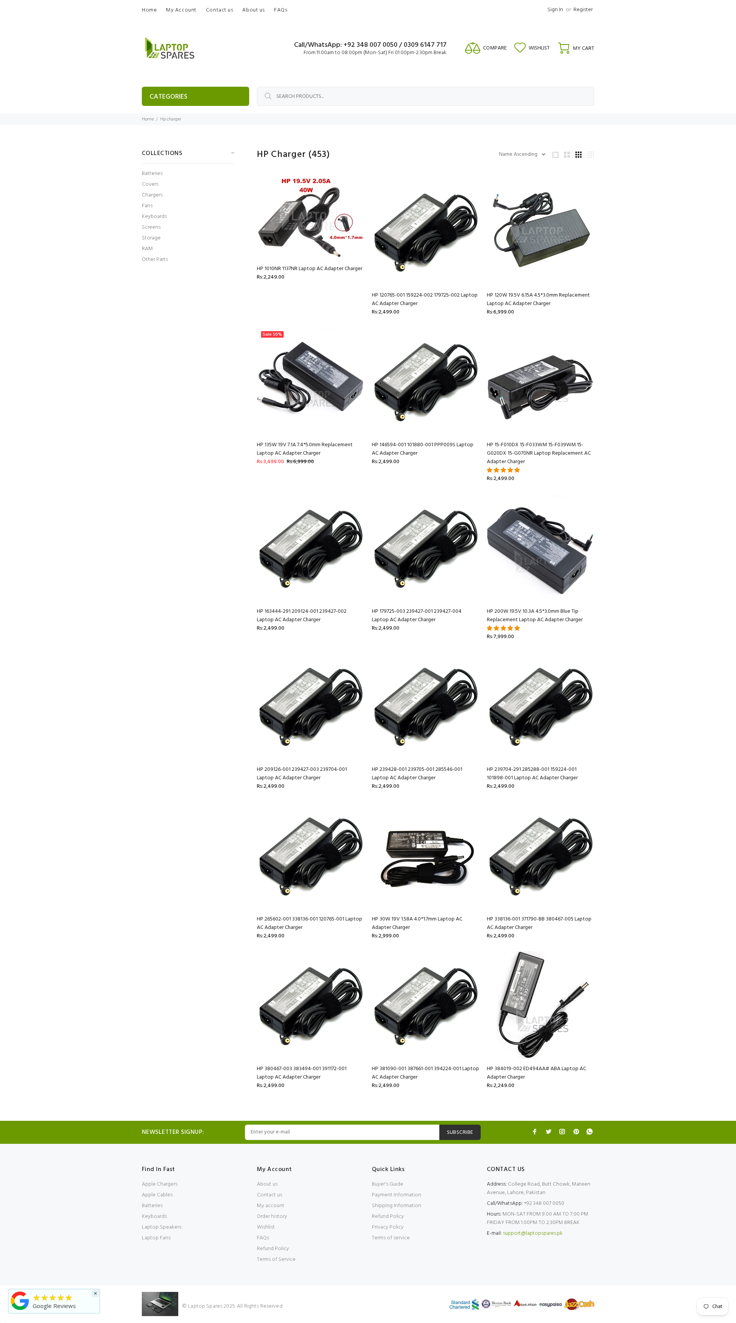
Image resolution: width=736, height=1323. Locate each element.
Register (583, 9)
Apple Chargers (159, 1184)
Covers (150, 184)
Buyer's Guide (387, 1184)
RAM (147, 248)
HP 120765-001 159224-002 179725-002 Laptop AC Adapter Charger (425, 299)
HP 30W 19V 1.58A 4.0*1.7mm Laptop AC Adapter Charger (417, 923)
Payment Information (396, 1195)
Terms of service (391, 1238)
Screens (151, 227)
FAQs (263, 1238)
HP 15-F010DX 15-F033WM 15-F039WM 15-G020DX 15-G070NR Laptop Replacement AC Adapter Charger (539, 453)
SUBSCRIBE (460, 1132)
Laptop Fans (156, 1238)
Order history (272, 1216)
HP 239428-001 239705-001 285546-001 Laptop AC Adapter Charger (417, 773)
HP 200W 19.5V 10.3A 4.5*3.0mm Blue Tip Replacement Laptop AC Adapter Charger (535, 615)
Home (148, 119)
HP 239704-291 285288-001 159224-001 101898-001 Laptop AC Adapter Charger (532, 773)
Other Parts (155, 259)
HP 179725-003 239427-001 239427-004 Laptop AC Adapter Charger (417, 615)
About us (267, 1184)
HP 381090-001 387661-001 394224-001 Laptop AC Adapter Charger (425, 1073)
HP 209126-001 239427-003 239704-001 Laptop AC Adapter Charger (302, 773)
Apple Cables (157, 1195)
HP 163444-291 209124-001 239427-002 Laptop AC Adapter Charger (302, 615)
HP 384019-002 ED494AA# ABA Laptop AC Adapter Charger (536, 1073)
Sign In (555, 9)
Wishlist (266, 1227)
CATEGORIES (168, 96)
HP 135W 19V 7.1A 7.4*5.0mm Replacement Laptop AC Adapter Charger (305, 449)
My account (270, 1205)
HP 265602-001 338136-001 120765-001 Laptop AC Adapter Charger (309, 923)
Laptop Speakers (161, 1227)
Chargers (152, 195)
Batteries (152, 173)
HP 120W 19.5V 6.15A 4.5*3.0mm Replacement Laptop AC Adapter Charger (538, 299)
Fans (147, 205)
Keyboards (154, 216)
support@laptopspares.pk (533, 1233)
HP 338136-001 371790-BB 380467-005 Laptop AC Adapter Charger (539, 923)
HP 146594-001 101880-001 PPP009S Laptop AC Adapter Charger (422, 449)
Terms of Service (276, 1259)
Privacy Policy (388, 1227)
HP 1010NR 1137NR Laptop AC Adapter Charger (309, 268)
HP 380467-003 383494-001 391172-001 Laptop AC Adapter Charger (302, 1073)
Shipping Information (396, 1205)
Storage (151, 238)
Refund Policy (273, 1248)
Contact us (269, 1195)
